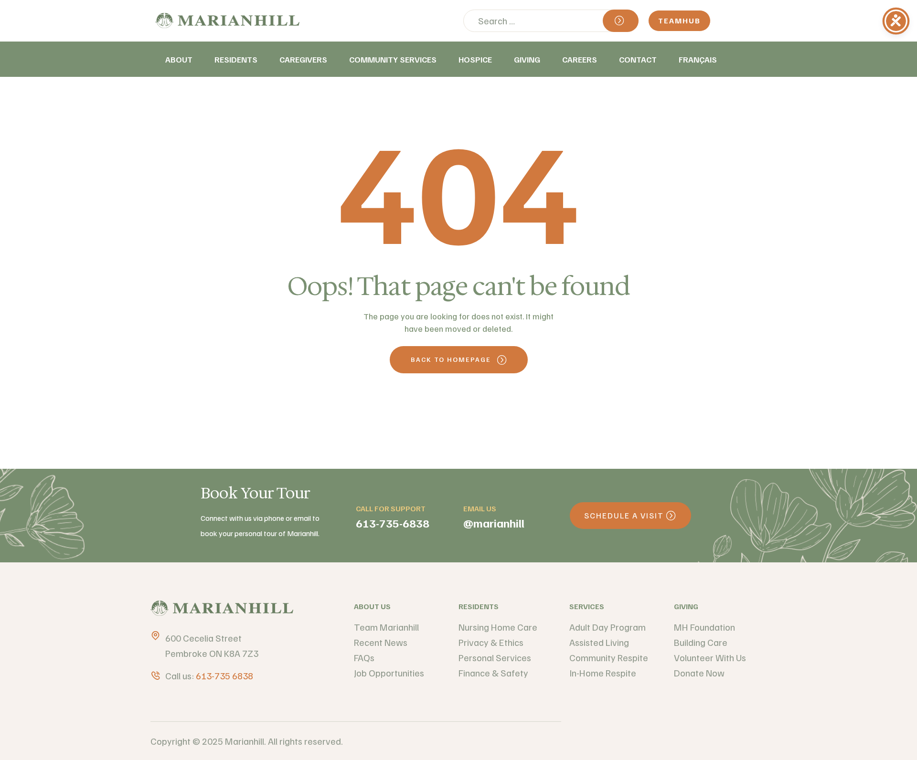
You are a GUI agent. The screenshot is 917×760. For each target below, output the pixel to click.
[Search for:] (551, 20)
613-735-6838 (392, 523)
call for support (391, 508)
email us (479, 508)
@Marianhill (493, 523)
